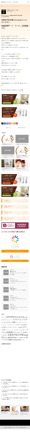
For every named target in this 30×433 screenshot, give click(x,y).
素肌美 (10, 337)
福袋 (21, 15)
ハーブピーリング (11, 327)
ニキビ (17, 325)
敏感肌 (26, 335)
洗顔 (6, 337)
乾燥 (6, 332)
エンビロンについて (14, 297)
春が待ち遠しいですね (21, 168)
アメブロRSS (7, 380)
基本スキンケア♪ (13, 271)
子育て (22, 332)
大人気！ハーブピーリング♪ (22, 144)
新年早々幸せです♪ (21, 127)
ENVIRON (10, 317)
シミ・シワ (7, 324)
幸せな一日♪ (8, 127)
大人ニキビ (17, 332)
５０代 (23, 339)
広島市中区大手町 (16, 15)
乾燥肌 (11, 15)
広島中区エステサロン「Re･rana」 (10, 2)
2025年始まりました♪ (6, 144)
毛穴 (3, 337)
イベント (11, 319)
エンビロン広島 (9, 322)
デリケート (13, 324)
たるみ (8, 319)
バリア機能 (19, 327)
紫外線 (14, 337)
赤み (19, 340)
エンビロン (8, 15)
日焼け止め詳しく (13, 288)
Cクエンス (3, 317)
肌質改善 (15, 340)
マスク (6, 330)
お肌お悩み (4, 319)
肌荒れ (10, 340)
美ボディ (18, 337)
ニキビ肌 (23, 324)
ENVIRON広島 (19, 317)
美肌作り (22, 337)
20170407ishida (6, 16)
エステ (4, 15)
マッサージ (10, 330)
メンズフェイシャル (14, 280)
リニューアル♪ (12, 305)
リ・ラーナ (10, 11)
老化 (25, 337)
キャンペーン (19, 322)
